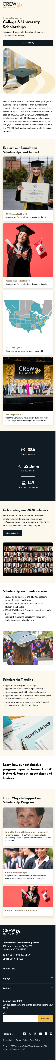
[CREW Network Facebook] (46, 1034)
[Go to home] (12, 5)
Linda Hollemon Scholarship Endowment (26, 832)
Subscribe (45, 1018)
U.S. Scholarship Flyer (14, 214)
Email (5, 1013)
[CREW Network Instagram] (35, 1034)
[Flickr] (51, 1034)
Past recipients (12, 415)
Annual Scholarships (16, 872)
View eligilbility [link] (28, 43)
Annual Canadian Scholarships (21, 910)
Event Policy (35, 1040)
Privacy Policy (22, 1040)
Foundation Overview (13, 18)
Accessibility (8, 1040)
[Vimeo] (40, 1034)
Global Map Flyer (12, 348)
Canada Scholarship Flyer (16, 281)
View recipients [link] (12, 533)
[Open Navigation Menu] (51, 5)
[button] (28, 969)
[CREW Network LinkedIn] (24, 1034)
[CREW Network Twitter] (30, 1034)
